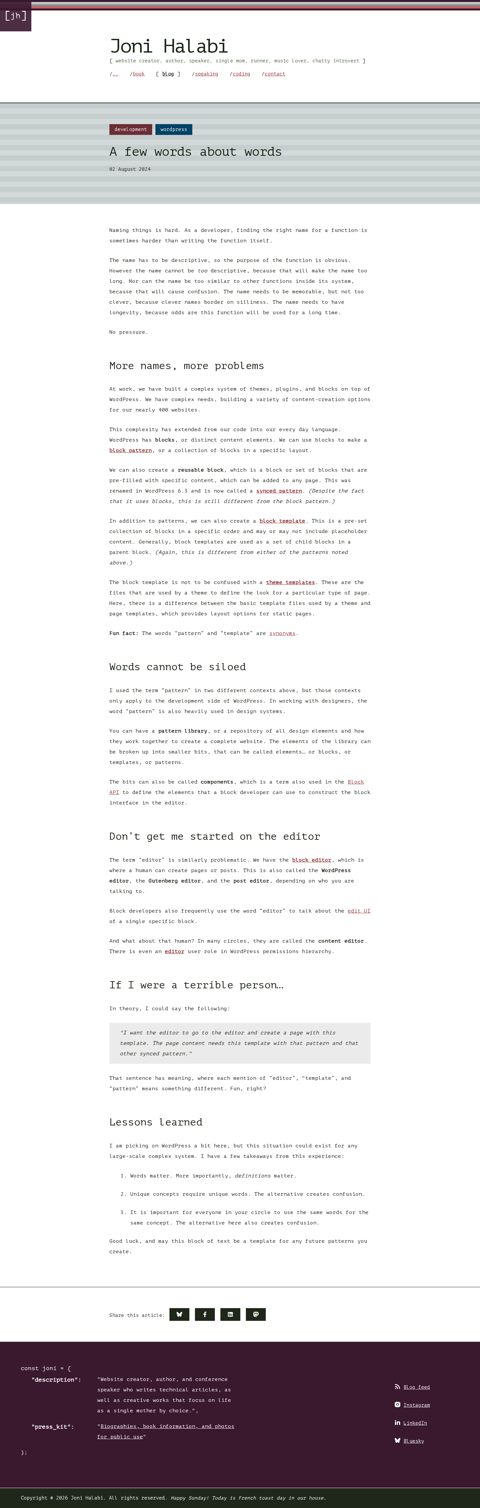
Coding (241, 73)
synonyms (282, 633)
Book (139, 73)
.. (116, 73)
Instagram (417, 1405)
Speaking (206, 73)
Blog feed (417, 1387)
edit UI (359, 911)
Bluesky (414, 1441)
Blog (168, 73)
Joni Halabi (168, 46)
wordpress (174, 129)
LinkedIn (415, 1423)
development (131, 129)
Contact (275, 73)
